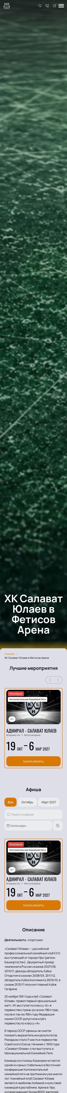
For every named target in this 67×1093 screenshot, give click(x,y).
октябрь (27, 802)
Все (10, 802)
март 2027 (49, 802)
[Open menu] (61, 6)
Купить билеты (33, 761)
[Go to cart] (54, 6)
